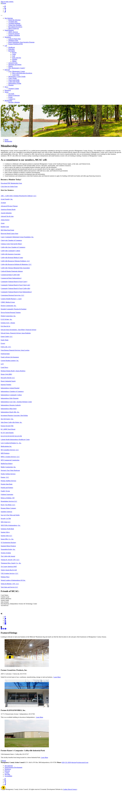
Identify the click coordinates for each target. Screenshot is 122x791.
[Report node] (1, 627)
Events (10, 97)
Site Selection (9, 765)
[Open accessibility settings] (3, 787)
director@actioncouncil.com (79, 762)
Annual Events (12, 63)
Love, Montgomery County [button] (16, 71)
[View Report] (4, 629)
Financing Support (14, 33)
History (10, 66)
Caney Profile (12, 78)
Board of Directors (14, 95)
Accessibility (8, 776)
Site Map (7, 774)
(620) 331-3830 (66, 762)
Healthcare (11, 47)
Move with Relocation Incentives (22, 73)
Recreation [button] (11, 51)
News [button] (6, 87)
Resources (8, 90)
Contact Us (11, 99)
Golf (13, 56)
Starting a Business (14, 35)
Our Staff (11, 94)
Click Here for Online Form (9, 186)
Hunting (14, 59)
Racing (14, 52)
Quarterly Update (13, 88)
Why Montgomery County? (16, 68)
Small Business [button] (9, 30)
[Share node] (1, 613)
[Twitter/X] (5, 618)
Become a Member (14, 102)
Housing (11, 85)
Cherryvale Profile (13, 80)
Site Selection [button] (9, 18)
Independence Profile (14, 83)
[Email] (5, 623)
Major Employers (13, 28)
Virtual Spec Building (14, 25)
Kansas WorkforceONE (15, 44)
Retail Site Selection (14, 20)
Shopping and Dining (14, 64)
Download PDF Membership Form (11, 183)
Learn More (57, 677)
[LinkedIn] (5, 620)
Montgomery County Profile (16, 76)
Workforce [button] (8, 37)
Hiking (14, 61)
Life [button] (6, 45)
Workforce (8, 769)
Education (11, 49)
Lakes (14, 54)
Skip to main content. (7, 1)
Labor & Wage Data (14, 39)
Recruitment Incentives (15, 27)
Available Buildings (14, 23)
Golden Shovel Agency (70, 789)
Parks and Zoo (16, 57)
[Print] (5, 622)
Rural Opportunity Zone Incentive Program (21, 42)
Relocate (7, 771)
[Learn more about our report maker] (5, 629)
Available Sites (12, 21)
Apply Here (15, 75)
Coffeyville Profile (14, 81)
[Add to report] (2, 629)
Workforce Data (13, 40)
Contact (7, 772)
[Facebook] (5, 617)
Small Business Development (13, 767)
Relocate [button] (7, 69)
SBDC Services (13, 32)
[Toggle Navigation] (1, 15)
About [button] (6, 92)
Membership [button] (8, 100)
